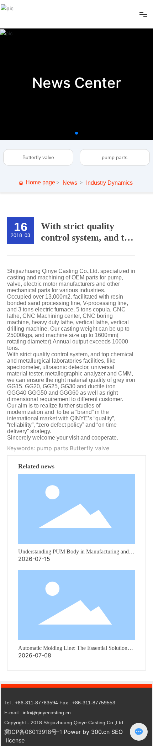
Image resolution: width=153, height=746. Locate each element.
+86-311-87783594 (36, 702)
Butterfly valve (38, 157)
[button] (76, 133)
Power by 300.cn (87, 731)
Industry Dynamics (109, 183)
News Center (76, 82)
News (70, 183)
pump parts (114, 157)
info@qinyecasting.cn (47, 712)
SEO (117, 731)
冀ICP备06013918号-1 (33, 731)
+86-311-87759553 (93, 702)
